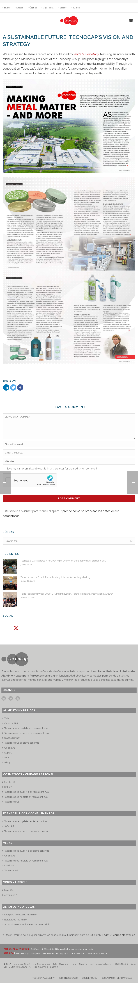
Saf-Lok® (9, 826)
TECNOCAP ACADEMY (43, 978)
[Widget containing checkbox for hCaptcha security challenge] (30, 480)
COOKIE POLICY (89, 978)
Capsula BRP (11, 723)
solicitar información (84, 949)
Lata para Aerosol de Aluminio (20, 914)
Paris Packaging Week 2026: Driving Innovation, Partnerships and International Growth (67, 593)
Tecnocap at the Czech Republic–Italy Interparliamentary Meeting (55, 577)
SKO (6, 757)
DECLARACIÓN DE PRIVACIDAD (117, 978)
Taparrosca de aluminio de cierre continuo (26, 831)
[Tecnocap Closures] (69, 21)
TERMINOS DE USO (68, 978)
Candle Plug (10, 865)
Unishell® (9, 747)
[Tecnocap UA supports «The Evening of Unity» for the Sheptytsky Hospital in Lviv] (10, 566)
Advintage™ (10, 895)
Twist (7, 718)
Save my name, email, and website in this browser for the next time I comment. (52, 468)
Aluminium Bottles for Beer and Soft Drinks (27, 924)
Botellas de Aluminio (15, 919)
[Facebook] (20, 387)
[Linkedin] (6, 387)
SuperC (8, 752)
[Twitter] (13, 387)
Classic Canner (12, 738)
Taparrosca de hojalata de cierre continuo (26, 821)
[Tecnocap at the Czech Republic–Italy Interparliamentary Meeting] (10, 583)
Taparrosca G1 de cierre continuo (21, 742)
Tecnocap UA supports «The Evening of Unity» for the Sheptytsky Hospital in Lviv (63, 560)
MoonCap (9, 890)
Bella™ (8, 787)
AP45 (7, 762)
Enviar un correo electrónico (118, 935)
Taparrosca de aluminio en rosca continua (26, 733)
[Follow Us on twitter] (10, 698)
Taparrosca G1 (11, 801)
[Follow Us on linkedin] (3, 698)
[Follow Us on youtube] (17, 698)
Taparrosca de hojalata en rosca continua (26, 728)
